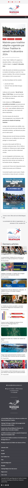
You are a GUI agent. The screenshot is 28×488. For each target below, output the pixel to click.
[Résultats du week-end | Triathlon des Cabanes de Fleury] (14, 332)
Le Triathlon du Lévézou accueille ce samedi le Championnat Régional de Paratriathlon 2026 (12, 306)
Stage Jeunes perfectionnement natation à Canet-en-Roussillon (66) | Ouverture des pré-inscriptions (13, 355)
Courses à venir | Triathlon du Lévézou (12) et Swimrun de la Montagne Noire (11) (12, 323)
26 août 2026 (5, 293)
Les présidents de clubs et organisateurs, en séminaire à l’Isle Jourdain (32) (14, 222)
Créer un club (4, 475)
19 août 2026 (5, 358)
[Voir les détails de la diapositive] (14, 234)
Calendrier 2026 (4, 447)
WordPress (15, 480)
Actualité (3, 453)
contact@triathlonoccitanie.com (14, 385)
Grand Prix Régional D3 (6, 462)
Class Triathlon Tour (5, 456)
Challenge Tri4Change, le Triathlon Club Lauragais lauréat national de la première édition (12, 274)
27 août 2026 (5, 277)
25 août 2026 (5, 309)
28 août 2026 (5, 260)
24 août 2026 (5, 342)
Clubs (2, 459)
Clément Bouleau (16, 57)
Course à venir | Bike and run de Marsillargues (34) (14, 216)
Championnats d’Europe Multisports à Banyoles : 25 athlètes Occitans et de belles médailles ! (13, 290)
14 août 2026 (5, 374)
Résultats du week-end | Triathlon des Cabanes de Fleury (13, 339)
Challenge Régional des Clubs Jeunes (9, 468)
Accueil (2, 450)
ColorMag (9, 480)
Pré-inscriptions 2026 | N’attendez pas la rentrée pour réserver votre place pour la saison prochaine (13, 371)
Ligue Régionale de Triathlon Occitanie (18, 478)
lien (7, 108)
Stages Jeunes (4, 472)
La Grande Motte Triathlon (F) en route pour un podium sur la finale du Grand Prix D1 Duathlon (12, 258)
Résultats (3, 465)
